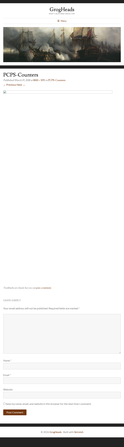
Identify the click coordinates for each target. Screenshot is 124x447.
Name (7, 360)
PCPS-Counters (56, 80)
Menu (64, 20)
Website (8, 389)
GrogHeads (62, 9)
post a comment (43, 287)
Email (7, 374)
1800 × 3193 (39, 80)
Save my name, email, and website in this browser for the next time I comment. (48, 403)
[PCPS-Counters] (57, 92)
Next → (21, 84)
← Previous (9, 84)
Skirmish (78, 432)
